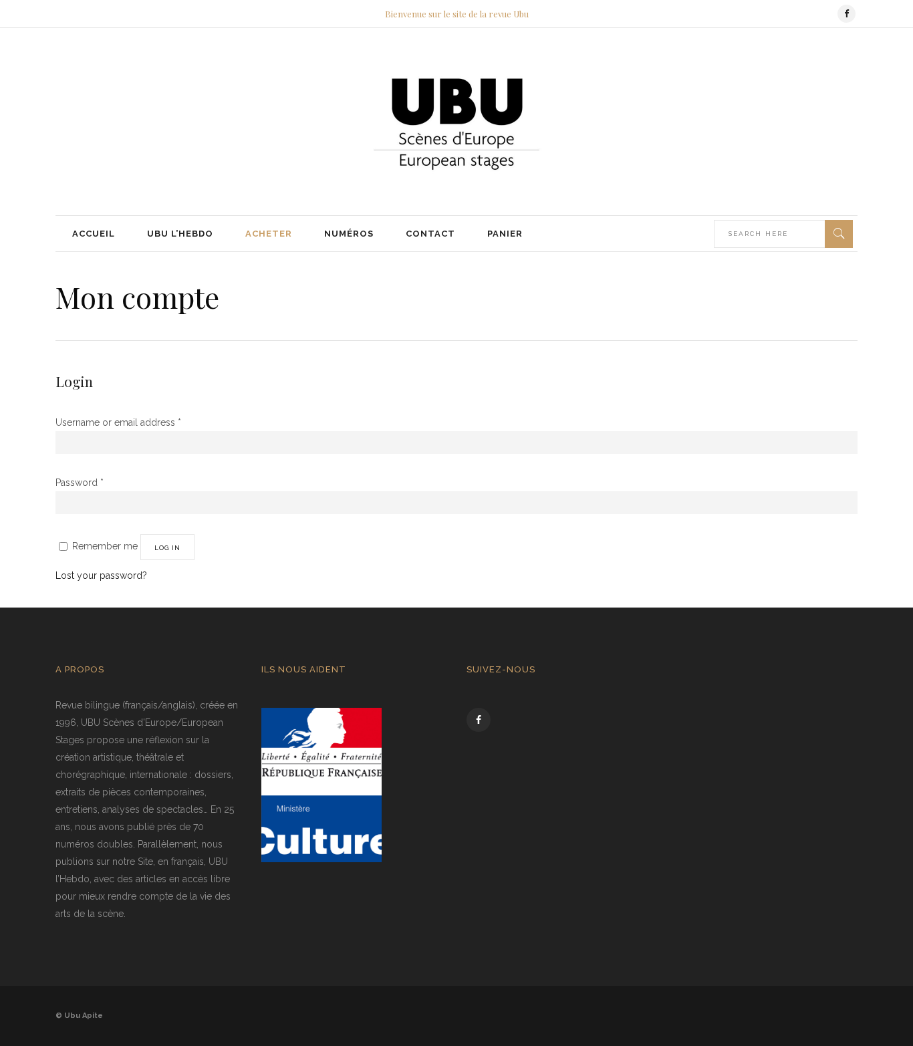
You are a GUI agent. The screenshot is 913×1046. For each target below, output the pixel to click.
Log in (167, 547)
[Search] (839, 234)
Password (79, 482)
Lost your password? (101, 575)
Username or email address (118, 422)
